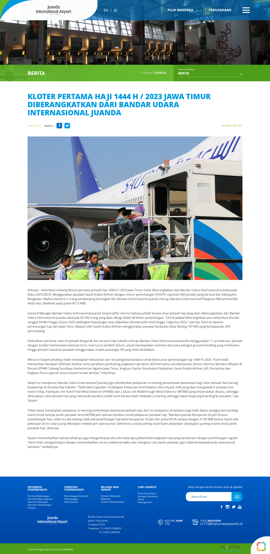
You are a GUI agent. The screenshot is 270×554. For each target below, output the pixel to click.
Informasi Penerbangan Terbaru (40, 506)
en (106, 10)
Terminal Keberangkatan (40, 499)
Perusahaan (220, 10)
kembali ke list (232, 125)
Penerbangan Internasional (71, 500)
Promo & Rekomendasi (112, 501)
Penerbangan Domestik (76, 496)
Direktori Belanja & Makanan (110, 497)
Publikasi (153, 72)
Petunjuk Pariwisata (148, 496)
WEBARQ (68, 549)
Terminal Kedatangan (39, 496)
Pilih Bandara (180, 10)
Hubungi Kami (145, 502)
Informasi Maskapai (38, 501)
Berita (141, 499)
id (115, 10)
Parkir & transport (147, 493)
